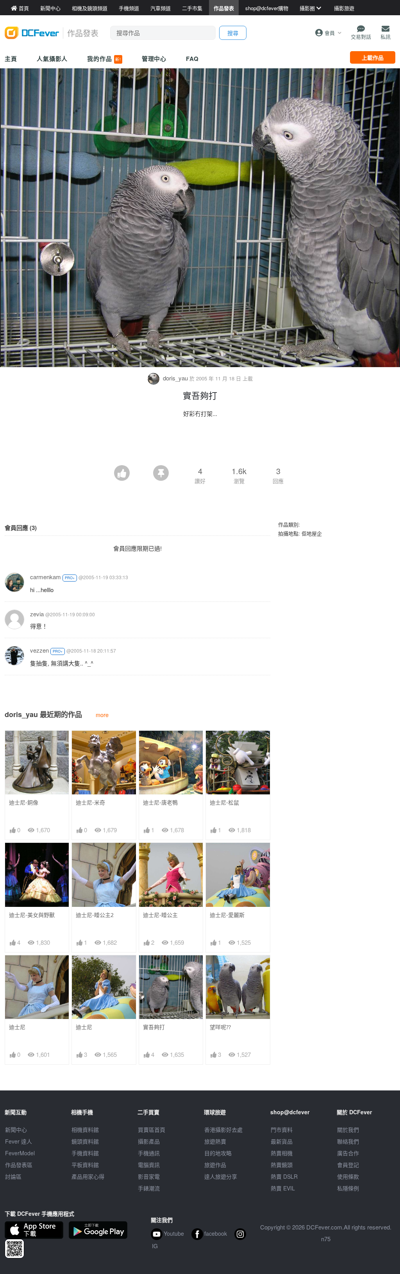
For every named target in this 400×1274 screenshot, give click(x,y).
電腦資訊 (149, 1165)
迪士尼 (17, 1027)
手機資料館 (85, 1153)
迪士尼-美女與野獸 (32, 915)
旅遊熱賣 (215, 1141)
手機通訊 (149, 1153)
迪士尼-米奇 (90, 802)
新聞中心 (16, 1129)
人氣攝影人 (52, 58)
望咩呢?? (220, 1027)
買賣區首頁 (151, 1129)
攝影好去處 (223, 1129)
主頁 (11, 58)
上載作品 (373, 57)
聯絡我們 (348, 1141)
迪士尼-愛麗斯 (227, 915)
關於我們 (348, 1129)
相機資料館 (85, 1129)
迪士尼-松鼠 (224, 802)
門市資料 (282, 1129)
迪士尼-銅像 (23, 802)
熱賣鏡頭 (282, 1165)
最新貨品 (282, 1141)
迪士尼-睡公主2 (95, 915)
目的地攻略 (218, 1153)
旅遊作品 (215, 1165)
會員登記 (348, 1165)
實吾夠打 (154, 1027)
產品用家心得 (87, 1176)
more (102, 714)
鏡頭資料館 (85, 1141)
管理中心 (154, 58)
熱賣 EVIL (283, 1188)
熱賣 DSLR (284, 1176)
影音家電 (149, 1176)
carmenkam (45, 577)
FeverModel (20, 1153)
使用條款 (348, 1176)
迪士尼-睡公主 (160, 915)
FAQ (192, 58)
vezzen (39, 650)
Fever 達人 (18, 1141)
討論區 (13, 1176)
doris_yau (175, 378)
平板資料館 (85, 1165)
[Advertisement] (200, 443)
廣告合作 (348, 1153)
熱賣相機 (282, 1153)
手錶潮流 (149, 1188)
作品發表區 (18, 1165)
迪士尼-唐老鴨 (160, 802)
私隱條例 (348, 1188)
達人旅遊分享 (220, 1176)
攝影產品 (149, 1141)
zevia (37, 614)
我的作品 (104, 58)
